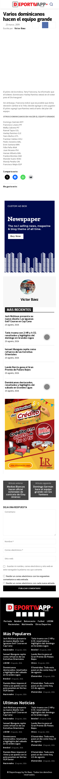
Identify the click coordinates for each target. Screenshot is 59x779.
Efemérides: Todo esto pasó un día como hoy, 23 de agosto (43, 670)
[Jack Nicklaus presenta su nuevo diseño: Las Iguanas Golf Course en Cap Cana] (46, 320)
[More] (52, 25)
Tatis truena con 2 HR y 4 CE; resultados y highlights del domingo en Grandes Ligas (20, 335)
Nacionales (8, 650)
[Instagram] (24, 614)
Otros (34, 663)
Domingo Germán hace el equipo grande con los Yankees (43, 490)
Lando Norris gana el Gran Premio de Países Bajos (19, 368)
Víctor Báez (19, 28)
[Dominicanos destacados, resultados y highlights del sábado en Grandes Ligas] (46, 386)
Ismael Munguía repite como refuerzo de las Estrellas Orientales (20, 352)
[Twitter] (30, 614)
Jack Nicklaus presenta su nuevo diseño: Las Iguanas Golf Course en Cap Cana (19, 319)
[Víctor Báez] (29, 287)
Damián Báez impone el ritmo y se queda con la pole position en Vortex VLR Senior (14, 687)
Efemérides (36, 676)
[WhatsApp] (36, 614)
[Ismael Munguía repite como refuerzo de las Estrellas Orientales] (46, 353)
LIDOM (6, 663)
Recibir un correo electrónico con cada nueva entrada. (30, 583)
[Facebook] (45, 25)
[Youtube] (42, 614)
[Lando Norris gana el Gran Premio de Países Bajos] (46, 370)
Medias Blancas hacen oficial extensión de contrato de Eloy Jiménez (15, 491)
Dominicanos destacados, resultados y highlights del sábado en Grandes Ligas (20, 385)
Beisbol (35, 650)
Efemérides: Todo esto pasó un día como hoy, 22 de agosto (42, 685)
